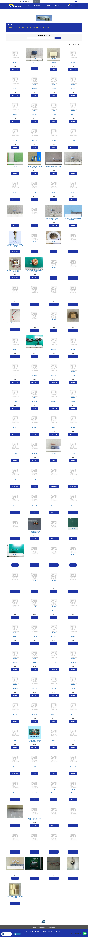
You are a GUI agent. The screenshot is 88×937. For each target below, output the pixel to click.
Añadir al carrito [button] (15, 69)
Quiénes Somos (37, 5)
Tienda (29, 5)
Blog (44, 5)
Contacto (57, 5)
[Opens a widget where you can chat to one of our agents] (17, 934)
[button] (36, 1)
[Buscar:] (41, 38)
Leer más (34, 68)
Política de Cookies (42, 927)
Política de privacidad (51, 927)
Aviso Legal (49, 5)
